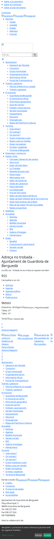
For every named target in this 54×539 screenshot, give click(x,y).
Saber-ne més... (8, 535)
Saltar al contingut (12, 4)
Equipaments (12, 414)
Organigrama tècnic (15, 374)
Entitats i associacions (16, 407)
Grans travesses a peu (16, 462)
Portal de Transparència (17, 380)
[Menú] (3, 59)
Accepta (47, 535)
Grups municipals (14, 371)
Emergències (12, 420)
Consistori (10, 368)
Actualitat (6, 426)
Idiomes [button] (9, 19)
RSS (7, 441)
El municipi (7, 392)
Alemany (14, 31)
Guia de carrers (13, 404)
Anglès (13, 28)
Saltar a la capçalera (13, 1)
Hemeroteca (11, 447)
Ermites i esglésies (14, 471)
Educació (10, 417)
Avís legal (10, 492)
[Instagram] (30, 15)
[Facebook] (7, 15)
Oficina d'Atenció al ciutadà (18, 386)
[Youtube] (18, 15)
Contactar (6, 12)
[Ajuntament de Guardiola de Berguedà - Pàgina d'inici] (17, 47)
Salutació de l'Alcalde (15, 365)
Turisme (5, 450)
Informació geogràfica (16, 401)
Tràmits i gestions (10, 383)
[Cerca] (35, 55)
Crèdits (9, 483)
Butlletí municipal (14, 435)
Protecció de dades (15, 489)
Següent (13, 330)
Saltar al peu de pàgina (15, 7)
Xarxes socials (12, 438)
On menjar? (11, 456)
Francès (13, 34)
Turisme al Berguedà (15, 474)
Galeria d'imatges (14, 444)
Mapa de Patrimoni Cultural (19, 423)
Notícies (9, 285)
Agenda (9, 288)
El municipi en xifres (15, 398)
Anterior (5, 330)
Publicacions (11, 297)
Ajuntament (7, 362)
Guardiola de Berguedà (17, 395)
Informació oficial (14, 377)
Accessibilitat (12, 495)
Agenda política (13, 291)
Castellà (13, 25)
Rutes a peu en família (16, 465)
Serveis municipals (14, 411)
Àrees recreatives (14, 468)
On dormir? (11, 459)
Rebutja (38, 535)
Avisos (9, 294)
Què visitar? (11, 453)
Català (12, 22)
